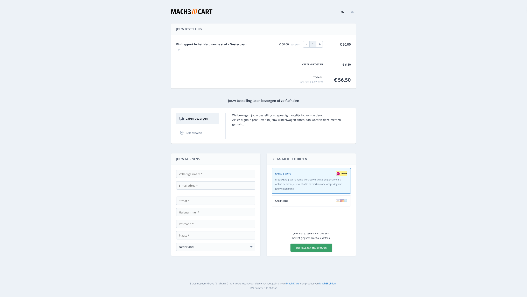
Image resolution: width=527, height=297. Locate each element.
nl (342, 11)
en (352, 11)
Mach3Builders (328, 283)
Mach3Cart (292, 283)
